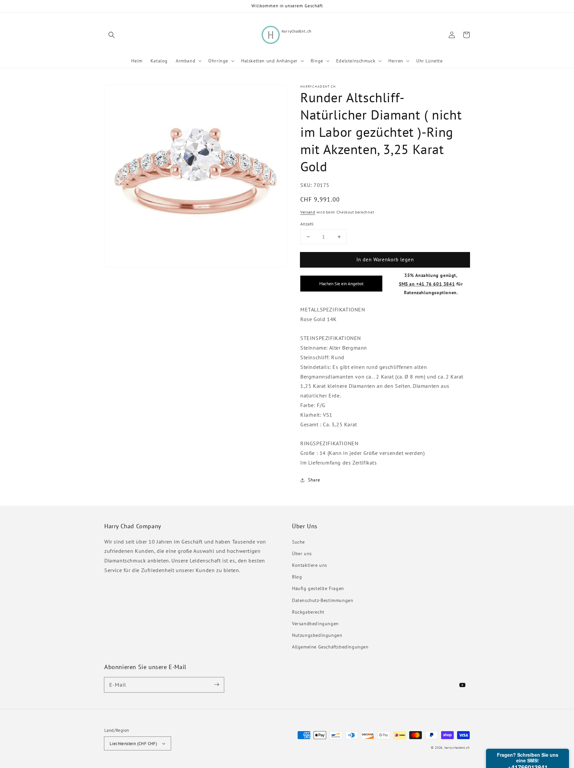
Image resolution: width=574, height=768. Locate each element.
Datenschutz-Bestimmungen (322, 600)
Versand (307, 212)
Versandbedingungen (315, 624)
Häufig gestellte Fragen (318, 588)
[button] (111, 35)
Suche (298, 542)
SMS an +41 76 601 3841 (427, 284)
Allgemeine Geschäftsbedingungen (330, 647)
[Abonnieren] (216, 684)
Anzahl (307, 224)
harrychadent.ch (457, 747)
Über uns (302, 553)
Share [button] (314, 480)
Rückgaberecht (308, 612)
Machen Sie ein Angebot (341, 284)
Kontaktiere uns (309, 565)
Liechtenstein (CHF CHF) (133, 743)
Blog (297, 577)
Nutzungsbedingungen (317, 635)
